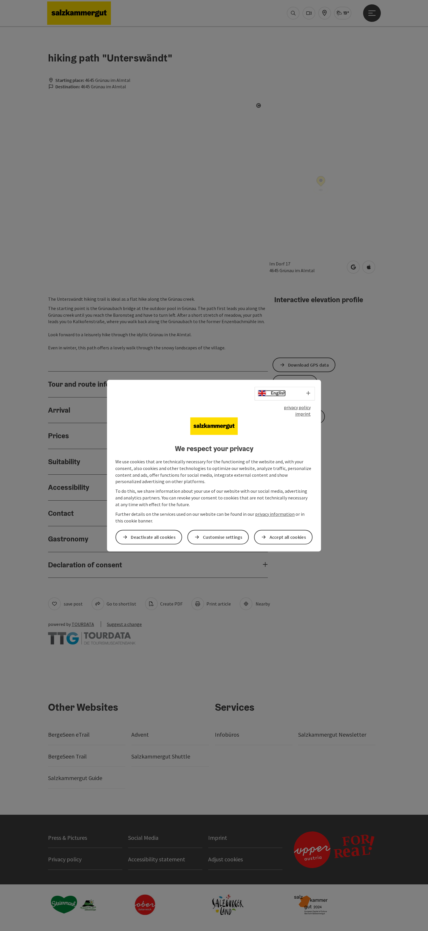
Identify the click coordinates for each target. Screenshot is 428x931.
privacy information (275, 514)
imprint (303, 414)
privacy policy (297, 407)
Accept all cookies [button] (288, 537)
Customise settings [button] (222, 537)
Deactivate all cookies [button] (153, 537)
